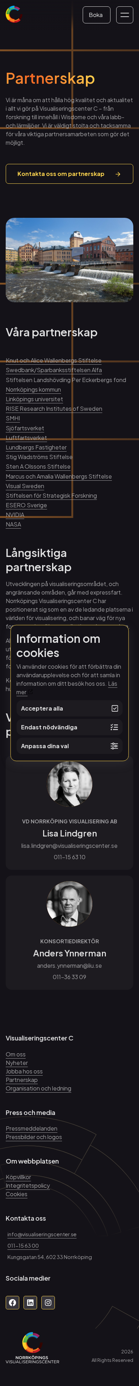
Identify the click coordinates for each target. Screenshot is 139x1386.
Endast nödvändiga (49, 727)
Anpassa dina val (45, 746)
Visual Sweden (25, 486)
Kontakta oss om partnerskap (60, 173)
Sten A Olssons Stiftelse (38, 466)
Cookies (16, 1194)
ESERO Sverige (26, 505)
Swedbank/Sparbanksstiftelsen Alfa (54, 370)
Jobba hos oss (24, 1071)
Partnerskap (22, 1079)
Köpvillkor (18, 1177)
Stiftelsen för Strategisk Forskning (51, 495)
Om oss (16, 1054)
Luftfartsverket (26, 437)
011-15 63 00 (23, 1245)
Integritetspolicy (28, 1185)
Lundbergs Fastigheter (36, 447)
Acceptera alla (42, 708)
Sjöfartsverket (25, 428)
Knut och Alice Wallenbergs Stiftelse (54, 360)
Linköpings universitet (34, 399)
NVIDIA (15, 514)
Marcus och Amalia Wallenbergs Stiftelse (59, 476)
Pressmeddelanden (31, 1128)
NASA (13, 524)
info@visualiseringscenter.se (42, 1234)
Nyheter (17, 1062)
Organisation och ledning (38, 1088)
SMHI (13, 418)
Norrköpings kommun (33, 389)
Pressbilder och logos (34, 1137)
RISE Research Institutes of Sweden (54, 408)
